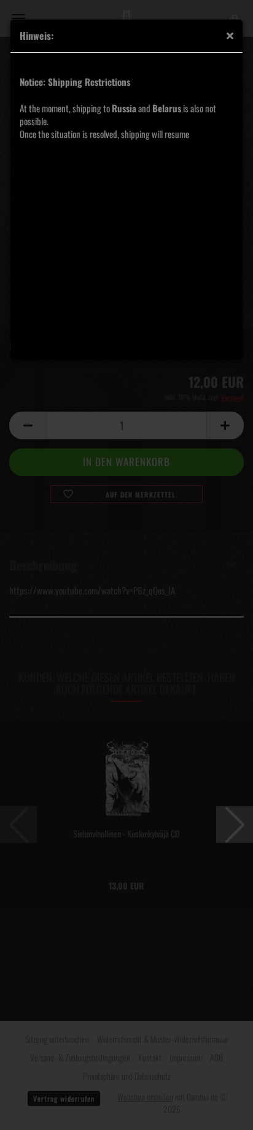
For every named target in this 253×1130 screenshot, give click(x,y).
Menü (18, 18)
